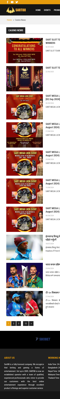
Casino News (15, 30)
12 (26, 323)
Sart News (16, 9)
